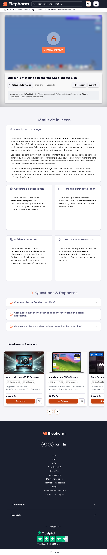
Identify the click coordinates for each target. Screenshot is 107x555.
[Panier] (88, 4)
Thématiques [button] (18, 504)
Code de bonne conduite (54, 490)
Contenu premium (53, 50)
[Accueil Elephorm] (54, 433)
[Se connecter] (96, 4)
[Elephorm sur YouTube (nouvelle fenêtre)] (57, 444)
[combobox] (57, 4)
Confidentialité (54, 467)
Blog (54, 487)
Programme (55, 552)
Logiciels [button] (16, 515)
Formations (23, 10)
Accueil (10, 10)
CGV (54, 463)
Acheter (22, 401)
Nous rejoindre (54, 475)
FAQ (54, 459)
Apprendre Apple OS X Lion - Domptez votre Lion (53, 10)
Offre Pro (54, 471)
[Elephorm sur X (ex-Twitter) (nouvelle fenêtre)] (51, 444)
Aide (54, 455)
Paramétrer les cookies (54, 483)
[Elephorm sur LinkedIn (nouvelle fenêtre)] (64, 444)
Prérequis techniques (54, 494)
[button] (50, 411)
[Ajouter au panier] (39, 401)
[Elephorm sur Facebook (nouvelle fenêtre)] (44, 444)
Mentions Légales (54, 479)
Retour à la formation (21, 85)
